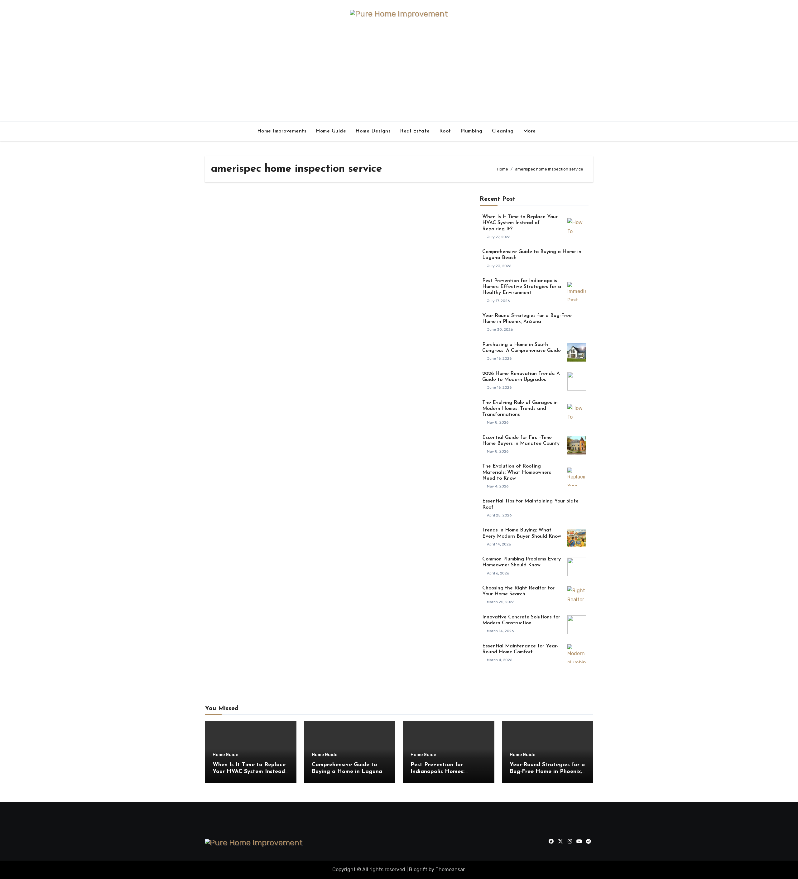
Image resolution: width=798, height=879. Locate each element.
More (530, 131)
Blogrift (418, 869)
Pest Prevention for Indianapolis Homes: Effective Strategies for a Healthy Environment (521, 286)
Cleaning (503, 131)
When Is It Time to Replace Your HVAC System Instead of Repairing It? (520, 222)
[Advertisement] (399, 74)
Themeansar (449, 869)
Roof (445, 131)
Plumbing (471, 131)
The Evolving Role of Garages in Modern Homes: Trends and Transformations (520, 408)
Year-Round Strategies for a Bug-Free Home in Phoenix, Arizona (547, 771)
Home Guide (331, 131)
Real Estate (415, 131)
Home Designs (373, 131)
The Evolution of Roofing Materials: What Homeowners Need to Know (516, 472)
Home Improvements (282, 131)
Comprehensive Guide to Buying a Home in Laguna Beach (347, 771)
